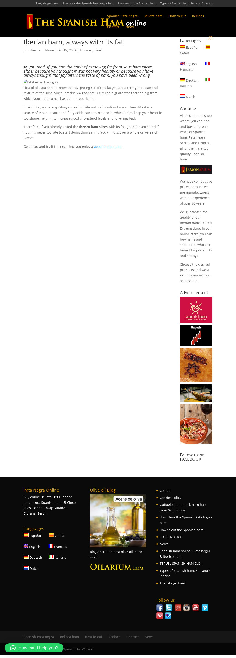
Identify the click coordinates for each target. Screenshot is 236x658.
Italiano (60, 557)
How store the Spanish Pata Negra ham (88, 3)
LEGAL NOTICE (171, 537)
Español (192, 47)
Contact (113, 27)
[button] (34, 647)
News (130, 27)
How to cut (177, 16)
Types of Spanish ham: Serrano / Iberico (186, 3)
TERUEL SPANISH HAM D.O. (180, 563)
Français (60, 546)
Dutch (190, 96)
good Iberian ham (107, 146)
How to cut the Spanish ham (137, 3)
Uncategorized (91, 50)
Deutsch (192, 80)
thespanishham (42, 50)
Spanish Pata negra (122, 16)
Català (59, 535)
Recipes (198, 16)
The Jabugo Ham (47, 3)
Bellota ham (153, 16)
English (191, 64)
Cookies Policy (170, 498)
